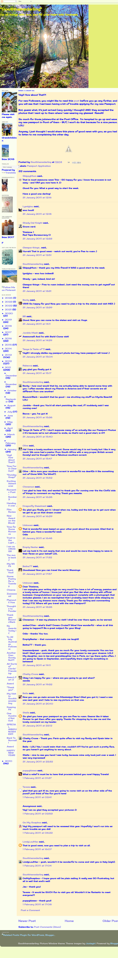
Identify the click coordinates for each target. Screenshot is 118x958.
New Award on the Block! (11, 519)
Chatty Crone (30, 674)
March (11, 434)
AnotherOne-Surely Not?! (11, 656)
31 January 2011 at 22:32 (38, 761)
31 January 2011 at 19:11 (37, 665)
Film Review (11, 510)
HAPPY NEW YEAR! (11, 752)
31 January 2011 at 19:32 (37, 684)
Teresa (26, 787)
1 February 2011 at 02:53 (38, 813)
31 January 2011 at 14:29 (37, 340)
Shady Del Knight (32, 223)
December (11, 375)
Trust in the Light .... (11, 540)
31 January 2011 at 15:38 (37, 417)
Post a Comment (30, 910)
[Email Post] (68, 162)
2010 (8, 761)
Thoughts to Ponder (11, 608)
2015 (9, 345)
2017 (8, 332)
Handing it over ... (12, 504)
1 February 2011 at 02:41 (37, 797)
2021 (8, 309)
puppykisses (30, 770)
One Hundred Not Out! (11, 717)
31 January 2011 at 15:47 (37, 458)
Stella (26, 712)
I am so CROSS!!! (11, 548)
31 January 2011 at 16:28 (37, 497)
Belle (25, 693)
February (10, 443)
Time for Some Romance (11, 530)
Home (69, 920)
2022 (9, 305)
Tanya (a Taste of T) (34, 349)
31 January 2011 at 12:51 (37, 255)
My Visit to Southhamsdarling (12, 698)
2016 (8, 338)
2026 (9, 298)
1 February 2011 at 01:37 (37, 778)
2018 (8, 326)
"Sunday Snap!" (11, 476)
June (10, 415)
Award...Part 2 (11, 678)
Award (10, 683)
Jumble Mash (30, 333)
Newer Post (27, 920)
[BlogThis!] (75, 163)
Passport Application (39, 166)
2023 (9, 302)
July (10, 412)
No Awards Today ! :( (11, 629)
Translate (11, 172)
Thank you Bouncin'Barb (11, 618)
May (9, 422)
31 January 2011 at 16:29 (37, 516)
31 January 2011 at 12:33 (37, 238)
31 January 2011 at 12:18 (37, 214)
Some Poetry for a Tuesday (11, 581)
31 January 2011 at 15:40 (38, 437)
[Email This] (73, 163)
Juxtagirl (91, 943)
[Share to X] (76, 163)
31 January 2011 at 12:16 (37, 197)
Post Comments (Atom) (47, 927)
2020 (9, 313)
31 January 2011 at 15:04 (38, 357)
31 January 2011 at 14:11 (37, 324)
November (11, 384)
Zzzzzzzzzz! (12, 594)
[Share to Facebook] (78, 163)
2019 (8, 319)
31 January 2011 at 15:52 (37, 478)
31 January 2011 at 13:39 (37, 307)
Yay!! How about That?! (11, 459)
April (10, 428)
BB (24, 316)
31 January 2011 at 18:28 (37, 607)
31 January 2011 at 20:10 (38, 704)
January (11, 449)
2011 (8, 367)
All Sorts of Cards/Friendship (12, 669)
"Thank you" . (10, 688)
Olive (25, 445)
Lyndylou (28, 206)
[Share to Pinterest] (80, 163)
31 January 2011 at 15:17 (37, 373)
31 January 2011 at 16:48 (37, 538)
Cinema (11, 590)
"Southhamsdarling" (21, 9)
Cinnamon (28, 487)
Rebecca (27, 365)
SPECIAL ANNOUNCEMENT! (12, 729)
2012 (8, 361)
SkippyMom (30, 176)
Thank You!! (10, 571)
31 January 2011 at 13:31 (37, 291)
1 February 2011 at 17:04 (37, 865)
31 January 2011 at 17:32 (37, 557)
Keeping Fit (11, 708)
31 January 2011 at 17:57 (37, 574)
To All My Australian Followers (12, 643)
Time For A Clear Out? (12, 468)
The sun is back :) (11, 557)
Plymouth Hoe (11, 601)
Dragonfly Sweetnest (34, 506)
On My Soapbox (32, 822)
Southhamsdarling (33, 264)
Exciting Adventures (11, 483)
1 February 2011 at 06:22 (38, 833)
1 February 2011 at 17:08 (37, 904)
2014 (8, 348)
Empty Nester (30, 547)
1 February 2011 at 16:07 (37, 849)
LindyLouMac (30, 841)
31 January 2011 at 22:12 (37, 725)
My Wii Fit (11, 565)
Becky (26, 300)
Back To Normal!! (12, 740)
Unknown (28, 525)
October (12, 390)
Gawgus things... (31, 247)
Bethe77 (27, 566)
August (11, 405)
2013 (8, 355)
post (76, 100)
